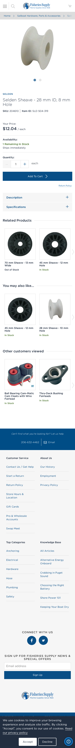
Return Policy (65, 185)
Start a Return (15, 476)
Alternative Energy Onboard (52, 561)
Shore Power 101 (50, 597)
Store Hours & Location (15, 495)
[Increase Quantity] (25, 164)
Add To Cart (35, 176)
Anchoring (12, 550)
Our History (47, 466)
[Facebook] (32, 637)
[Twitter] (43, 637)
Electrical (12, 560)
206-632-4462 (30, 442)
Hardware (12, 569)
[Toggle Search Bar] (13, 6)
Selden (8, 94)
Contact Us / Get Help (20, 466)
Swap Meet (13, 528)
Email (51, 442)
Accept (28, 741)
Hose (9, 578)
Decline (47, 741)
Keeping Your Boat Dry (54, 606)
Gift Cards (12, 506)
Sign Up (37, 675)
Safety (10, 596)
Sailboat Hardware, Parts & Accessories (38, 15)
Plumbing (12, 587)
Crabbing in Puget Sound (51, 574)
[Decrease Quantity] (7, 164)
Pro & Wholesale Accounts (16, 517)
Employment (48, 476)
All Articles (47, 550)
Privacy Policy (49, 485)
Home (7, 15)
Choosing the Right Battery (52, 587)
